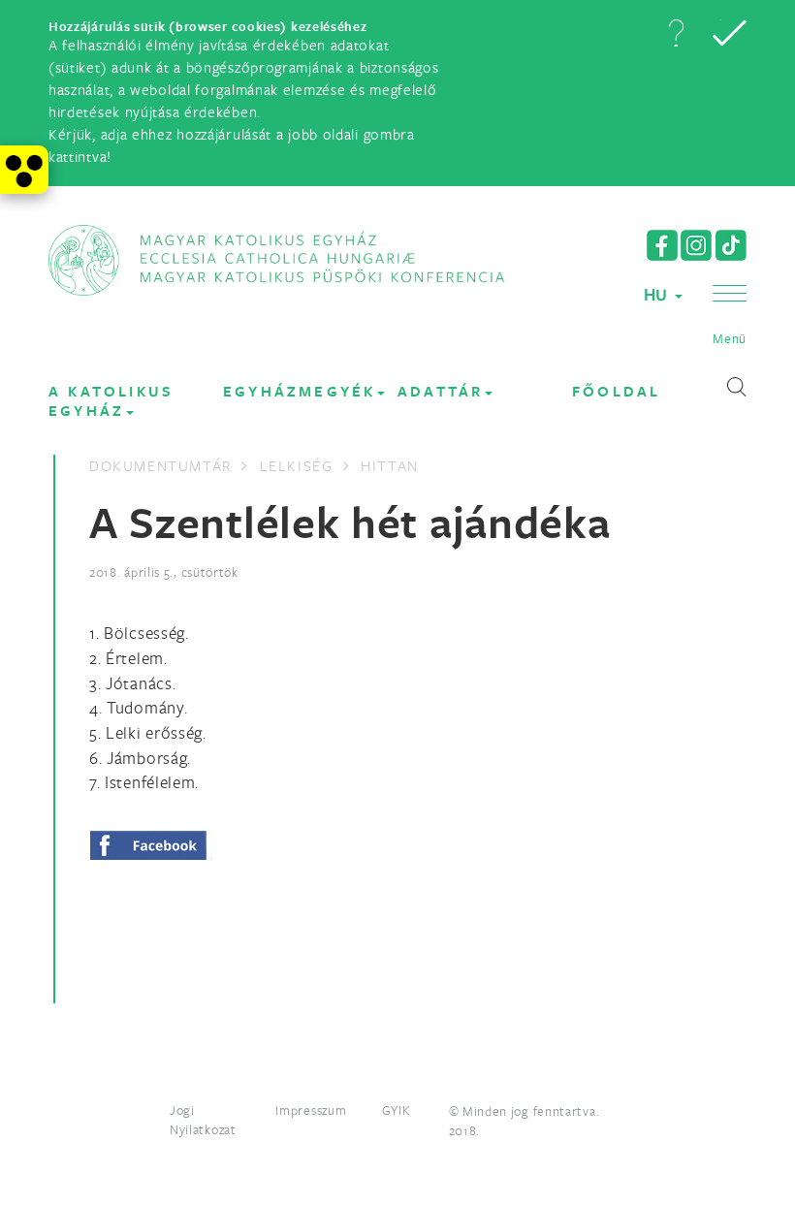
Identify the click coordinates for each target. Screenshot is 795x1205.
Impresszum (310, 1110)
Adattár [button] (440, 391)
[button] (676, 33)
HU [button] (658, 294)
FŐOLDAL (616, 391)
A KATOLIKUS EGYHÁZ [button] (111, 401)
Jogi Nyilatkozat (203, 1119)
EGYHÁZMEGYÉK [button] (299, 391)
